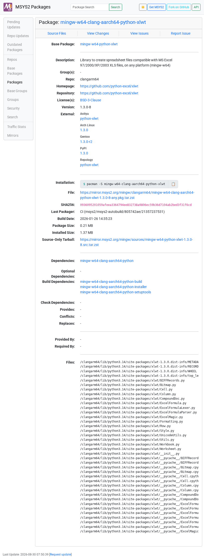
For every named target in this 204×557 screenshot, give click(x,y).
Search (115, 7)
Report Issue (180, 33)
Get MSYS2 (156, 7)
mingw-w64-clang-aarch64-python (107, 261)
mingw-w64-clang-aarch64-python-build (111, 282)
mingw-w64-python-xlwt (99, 44)
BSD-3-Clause (90, 100)
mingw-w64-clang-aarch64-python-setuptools (115, 292)
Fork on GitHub (179, 7)
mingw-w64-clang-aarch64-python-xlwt (103, 22)
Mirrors (12, 135)
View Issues (139, 33)
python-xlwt (89, 119)
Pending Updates (13, 24)
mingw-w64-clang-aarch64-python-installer (113, 287)
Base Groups (17, 91)
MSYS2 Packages (32, 6)
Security (13, 108)
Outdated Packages (14, 47)
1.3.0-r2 (86, 142)
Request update (60, 554)
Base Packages (14, 70)
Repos (12, 60)
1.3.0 (84, 130)
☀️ (143, 7)
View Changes (98, 33)
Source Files (57, 33)
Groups (13, 100)
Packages (14, 82)
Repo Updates (18, 36)
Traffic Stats (16, 127)
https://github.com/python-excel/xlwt (109, 86)
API (196, 7)
